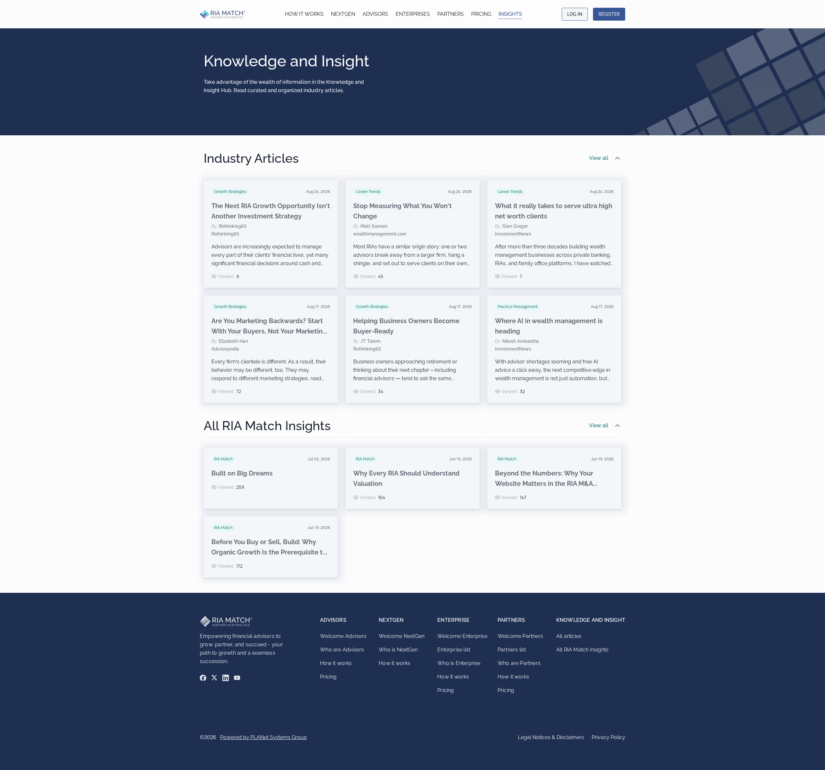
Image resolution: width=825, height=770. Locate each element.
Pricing (481, 14)
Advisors (375, 14)
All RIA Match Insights (582, 650)
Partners (450, 14)
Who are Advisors (342, 650)
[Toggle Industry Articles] (617, 158)
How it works (304, 14)
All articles (568, 636)
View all (598, 158)
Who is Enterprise (458, 663)
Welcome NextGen (401, 636)
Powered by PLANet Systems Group (263, 737)
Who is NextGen (398, 650)
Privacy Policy (608, 737)
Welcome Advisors (343, 636)
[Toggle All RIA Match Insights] (617, 425)
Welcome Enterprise (462, 636)
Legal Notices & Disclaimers (551, 737)
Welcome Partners (520, 636)
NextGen (343, 14)
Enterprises (413, 14)
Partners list (512, 650)
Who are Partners (519, 663)
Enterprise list (453, 650)
